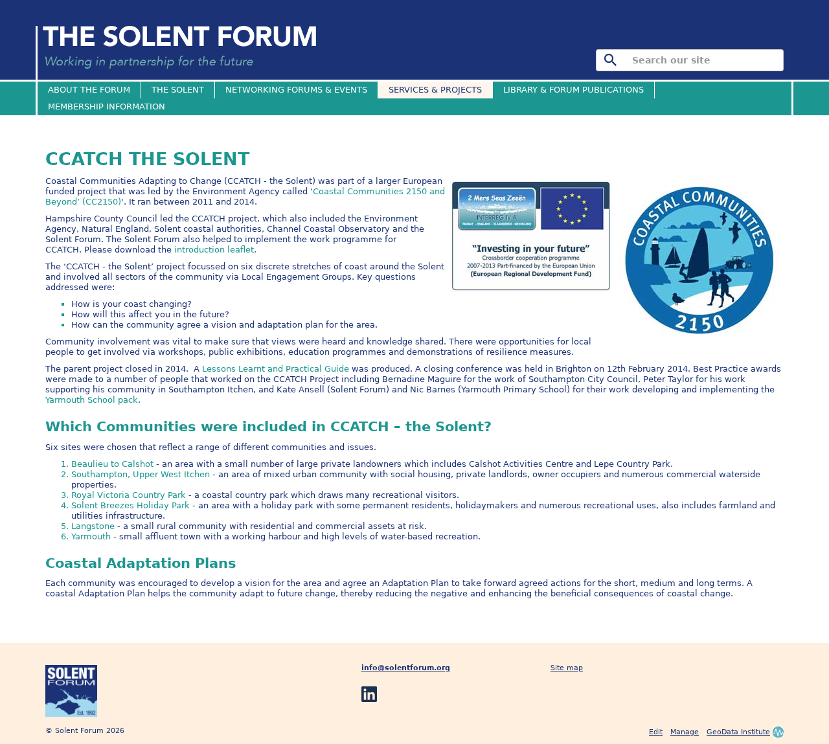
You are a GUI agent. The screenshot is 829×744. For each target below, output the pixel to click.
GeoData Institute (738, 732)
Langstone (93, 526)
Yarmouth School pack (91, 400)
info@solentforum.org (405, 668)
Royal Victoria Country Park (128, 495)
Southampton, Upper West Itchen (140, 474)
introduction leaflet (214, 249)
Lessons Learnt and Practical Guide (277, 369)
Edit (656, 732)
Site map (567, 668)
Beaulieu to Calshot (112, 464)
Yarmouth (92, 536)
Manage (684, 732)
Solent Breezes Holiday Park (131, 505)
